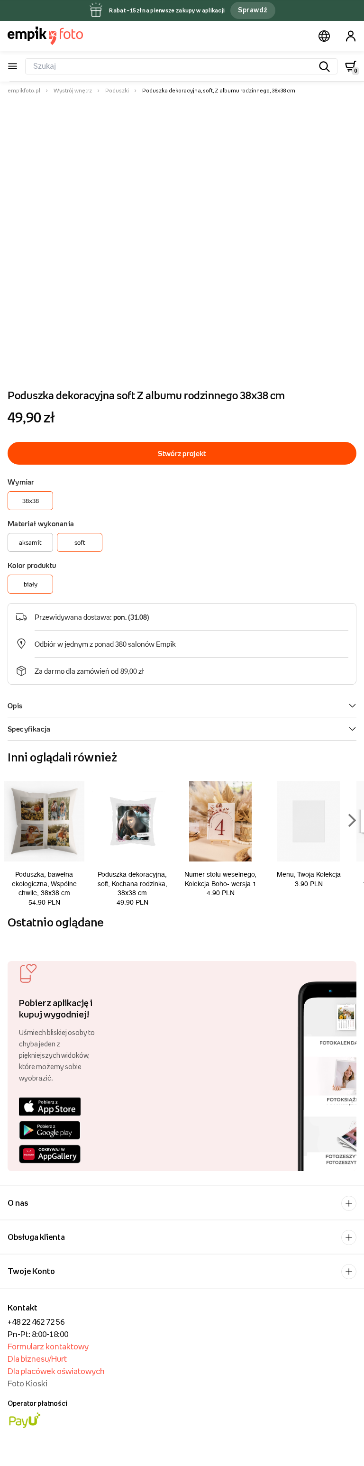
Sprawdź (252, 9)
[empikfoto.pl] (45, 36)
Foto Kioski (27, 1383)
